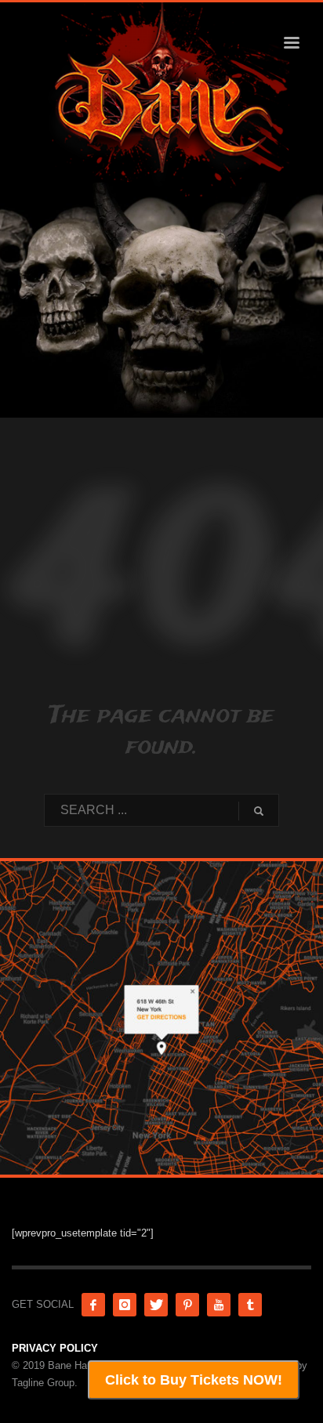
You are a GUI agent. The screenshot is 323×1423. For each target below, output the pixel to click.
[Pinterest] (187, 1304)
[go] (258, 811)
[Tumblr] (250, 1304)
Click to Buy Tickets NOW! (193, 1380)
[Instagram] (124, 1304)
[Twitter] (156, 1304)
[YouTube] (218, 1304)
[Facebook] (93, 1304)
